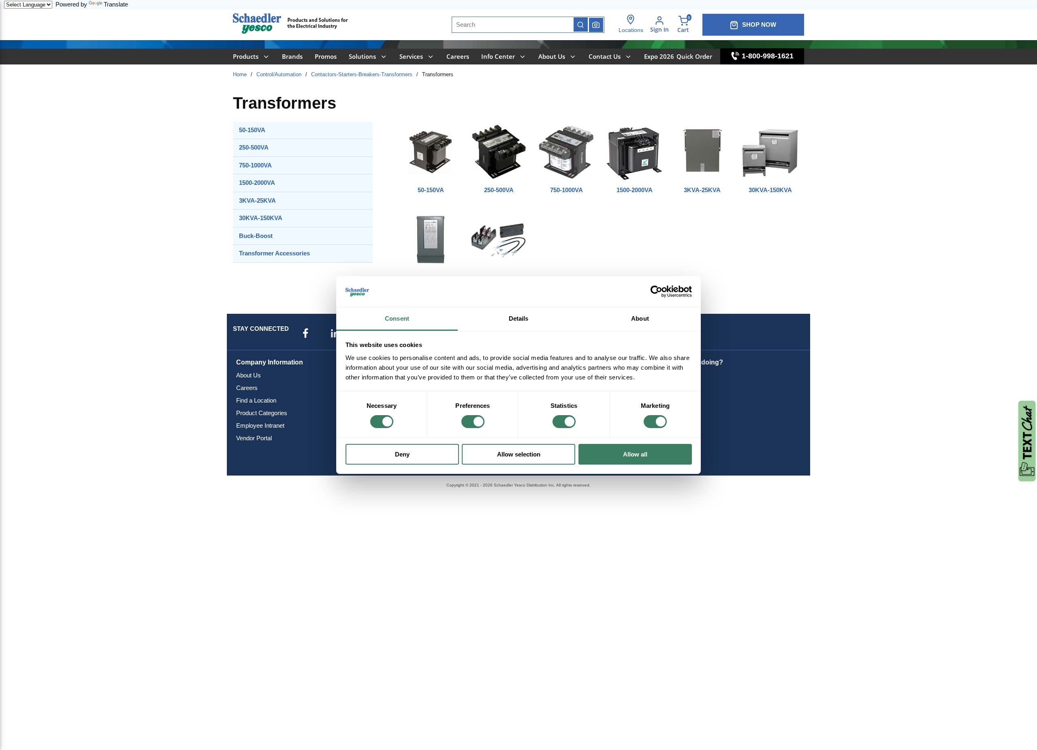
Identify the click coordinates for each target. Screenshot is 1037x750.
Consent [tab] (397, 318)
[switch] (472, 421)
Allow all (635, 454)
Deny (402, 454)
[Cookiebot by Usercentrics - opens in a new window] (656, 291)
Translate (116, 4)
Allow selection (518, 454)
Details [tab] (519, 318)
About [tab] (640, 318)
